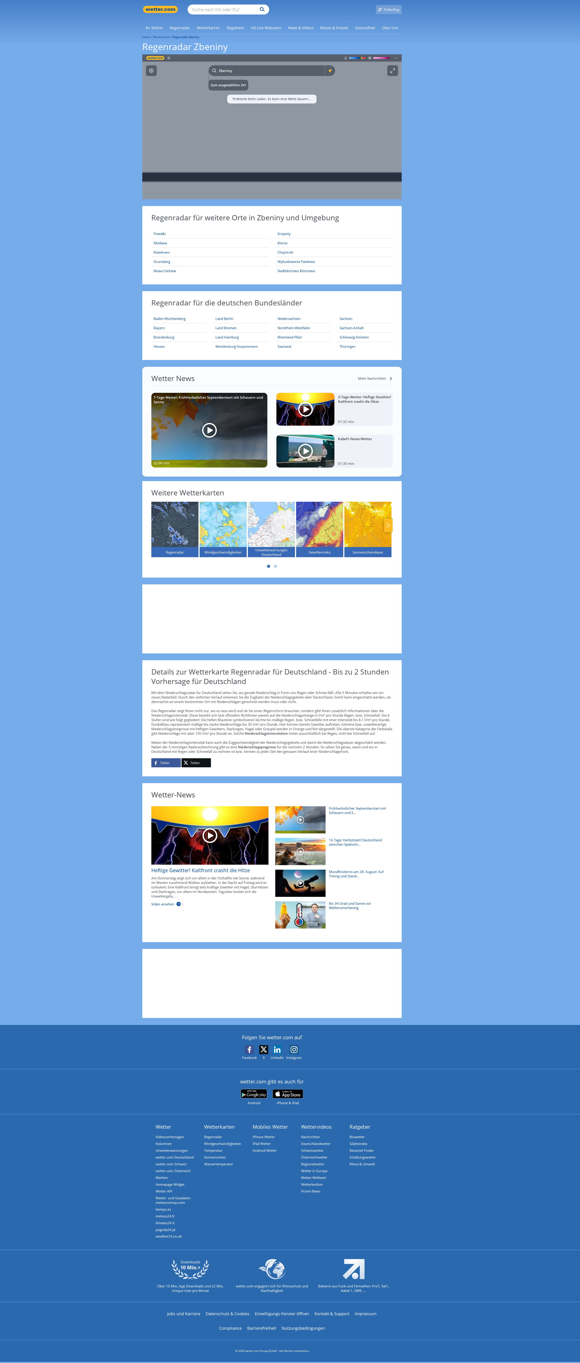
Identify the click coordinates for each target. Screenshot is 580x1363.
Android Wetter (265, 1150)
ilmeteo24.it (165, 1223)
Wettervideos (316, 1126)
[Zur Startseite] (160, 9)
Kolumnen (164, 1143)
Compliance (230, 1328)
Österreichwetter (314, 1157)
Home (146, 37)
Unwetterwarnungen (172, 1150)
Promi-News (310, 1191)
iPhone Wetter (264, 1137)
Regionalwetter (312, 1164)
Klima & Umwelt (362, 1164)
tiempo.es (163, 1209)
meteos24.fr (165, 1216)
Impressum (366, 1313)
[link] (154, 28)
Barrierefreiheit (261, 1328)
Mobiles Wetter (270, 1126)
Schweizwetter (312, 1150)
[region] (272, 126)
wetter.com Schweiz (171, 1164)
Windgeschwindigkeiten (222, 1143)
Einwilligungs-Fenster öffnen (282, 1313)
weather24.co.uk (169, 1236)
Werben (162, 1177)
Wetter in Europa (314, 1171)
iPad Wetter (262, 1143)
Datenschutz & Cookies (227, 1313)
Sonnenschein (215, 1157)
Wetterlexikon (312, 1184)
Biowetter (357, 1137)
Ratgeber (360, 1126)
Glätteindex (358, 1143)
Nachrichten (310, 1137)
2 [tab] (275, 566)
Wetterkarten (161, 37)
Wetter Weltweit (313, 1177)
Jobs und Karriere (183, 1313)
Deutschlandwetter (316, 1143)
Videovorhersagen (170, 1137)
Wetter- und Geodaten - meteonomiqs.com (174, 1200)
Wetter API (164, 1191)
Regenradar (213, 1137)
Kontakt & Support (331, 1313)
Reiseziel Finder (362, 1150)
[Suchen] (261, 9)
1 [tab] (268, 566)
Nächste (388, 525)
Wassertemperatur (218, 1164)
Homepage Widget (170, 1184)
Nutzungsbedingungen (303, 1328)
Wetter (163, 1126)
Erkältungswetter (363, 1157)
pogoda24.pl (165, 1229)
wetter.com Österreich (173, 1171)
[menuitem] (154, 27)
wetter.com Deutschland (175, 1157)
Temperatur (213, 1150)
